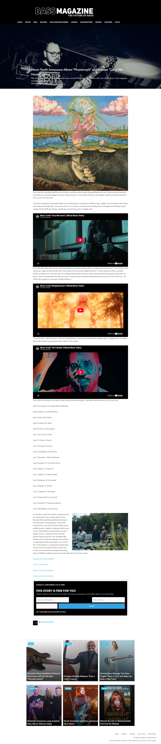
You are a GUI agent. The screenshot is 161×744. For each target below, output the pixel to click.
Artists (68, 644)
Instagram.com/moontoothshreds (43, 559)
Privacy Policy (139, 740)
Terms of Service (149, 740)
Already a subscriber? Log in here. (50, 585)
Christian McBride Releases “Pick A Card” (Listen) (79, 678)
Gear (31, 644)
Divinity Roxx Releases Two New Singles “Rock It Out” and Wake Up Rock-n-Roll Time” (116, 676)
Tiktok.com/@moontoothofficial (43, 576)
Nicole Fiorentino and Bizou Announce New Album (81, 722)
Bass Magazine (36, 84)
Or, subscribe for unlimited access (51, 612)
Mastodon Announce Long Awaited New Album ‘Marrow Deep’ (43, 722)
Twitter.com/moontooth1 (41, 564)
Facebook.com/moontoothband (43, 570)
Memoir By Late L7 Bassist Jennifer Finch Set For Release (115, 722)
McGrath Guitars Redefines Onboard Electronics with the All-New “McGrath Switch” (43, 676)
